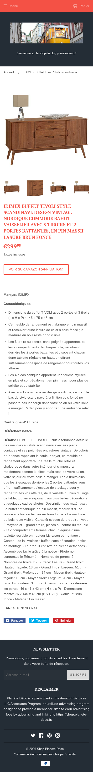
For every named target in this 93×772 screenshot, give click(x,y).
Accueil (9, 72)
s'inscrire (78, 674)
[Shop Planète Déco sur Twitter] (33, 736)
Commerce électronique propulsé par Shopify (45, 754)
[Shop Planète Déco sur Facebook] (41, 736)
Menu (14, 6)
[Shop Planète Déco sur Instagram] (57, 736)
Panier (84, 6)
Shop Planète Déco (50, 749)
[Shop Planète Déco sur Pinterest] (49, 736)
